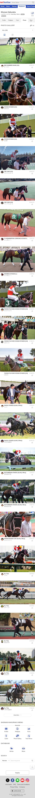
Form (17, 20)
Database (22, 6)
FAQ (14, 784)
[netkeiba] (5, 3)
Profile (4, 20)
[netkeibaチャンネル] (22, 780)
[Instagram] (27, 780)
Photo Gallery (17, 738)
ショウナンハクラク (6, 14)
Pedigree (10, 20)
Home (2, 6)
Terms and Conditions (23, 784)
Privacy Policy (14, 787)
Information (8, 784)
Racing (14, 6)
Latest (6, 738)
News (8, 6)
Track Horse (29, 738)
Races (23, 751)
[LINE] (17, 780)
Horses (11, 751)
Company (22, 787)
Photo (24, 20)
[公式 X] (7, 780)
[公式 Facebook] (12, 780)
